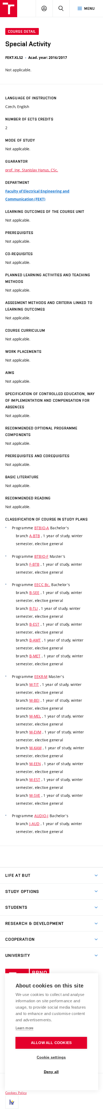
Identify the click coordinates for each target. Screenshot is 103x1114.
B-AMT (35, 640)
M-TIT (34, 684)
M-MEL (35, 716)
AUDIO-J (41, 815)
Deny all (51, 1072)
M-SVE (34, 795)
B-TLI (33, 608)
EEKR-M (41, 676)
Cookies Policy (16, 1092)
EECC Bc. (42, 584)
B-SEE (34, 592)
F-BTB (34, 564)
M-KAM (35, 747)
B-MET (34, 655)
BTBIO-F (41, 556)
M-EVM (35, 731)
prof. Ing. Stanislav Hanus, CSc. (31, 169)
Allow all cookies (51, 1043)
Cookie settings (51, 1057)
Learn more (25, 1028)
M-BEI (34, 700)
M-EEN (35, 763)
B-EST (34, 624)
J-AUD (34, 823)
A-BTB (34, 535)
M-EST (34, 779)
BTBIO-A (41, 527)
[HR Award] (11, 1102)
